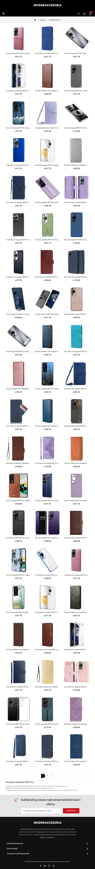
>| (52, 776)
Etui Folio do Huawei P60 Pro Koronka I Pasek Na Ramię (57, 463)
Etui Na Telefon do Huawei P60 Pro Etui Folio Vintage (56, 426)
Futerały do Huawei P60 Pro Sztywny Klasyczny (25, 165)
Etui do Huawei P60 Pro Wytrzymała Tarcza (52, 240)
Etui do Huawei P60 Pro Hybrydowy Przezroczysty (54, 165)
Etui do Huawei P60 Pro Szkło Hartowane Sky (24, 128)
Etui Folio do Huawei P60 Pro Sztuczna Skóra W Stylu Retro (58, 649)
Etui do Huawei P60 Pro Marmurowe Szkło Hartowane (27, 612)
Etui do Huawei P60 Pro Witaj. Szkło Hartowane (53, 389)
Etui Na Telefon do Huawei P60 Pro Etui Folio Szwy (26, 389)
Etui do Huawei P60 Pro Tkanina (76, 91)
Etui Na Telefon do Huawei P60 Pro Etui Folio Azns (54, 91)
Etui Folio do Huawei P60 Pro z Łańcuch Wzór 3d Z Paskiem (58, 761)
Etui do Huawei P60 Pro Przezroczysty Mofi (23, 724)
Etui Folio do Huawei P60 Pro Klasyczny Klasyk (53, 277)
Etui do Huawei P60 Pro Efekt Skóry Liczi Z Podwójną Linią (57, 500)
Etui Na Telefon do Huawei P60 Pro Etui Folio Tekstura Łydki (29, 649)
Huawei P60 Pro (55, 20)
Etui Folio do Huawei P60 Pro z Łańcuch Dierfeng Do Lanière (30, 761)
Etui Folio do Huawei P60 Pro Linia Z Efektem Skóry (26, 202)
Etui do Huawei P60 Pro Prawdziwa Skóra (51, 202)
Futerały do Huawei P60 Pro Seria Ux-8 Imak (23, 91)
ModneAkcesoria (41, 861)
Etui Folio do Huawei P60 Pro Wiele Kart (21, 426)
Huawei (42, 20)
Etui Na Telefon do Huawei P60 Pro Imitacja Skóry (55, 538)
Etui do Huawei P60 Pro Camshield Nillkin (22, 538)
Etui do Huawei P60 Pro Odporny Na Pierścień (24, 575)
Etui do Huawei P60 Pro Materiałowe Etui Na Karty (55, 314)
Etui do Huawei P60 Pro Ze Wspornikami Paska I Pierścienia (29, 314)
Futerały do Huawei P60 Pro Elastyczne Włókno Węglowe (29, 240)
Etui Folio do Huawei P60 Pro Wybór (78, 277)
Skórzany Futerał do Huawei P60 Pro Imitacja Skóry (55, 687)
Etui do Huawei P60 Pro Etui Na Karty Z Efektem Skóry (27, 53)
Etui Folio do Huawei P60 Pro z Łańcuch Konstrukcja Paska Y (30, 687)
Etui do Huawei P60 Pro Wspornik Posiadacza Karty (26, 500)
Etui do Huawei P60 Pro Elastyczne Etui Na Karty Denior (57, 724)
